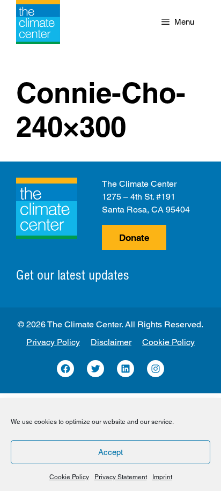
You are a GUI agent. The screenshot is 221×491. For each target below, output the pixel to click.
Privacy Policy (53, 342)
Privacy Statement (120, 477)
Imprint (162, 477)
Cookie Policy (69, 477)
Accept (110, 452)
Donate (134, 237)
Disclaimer (111, 342)
